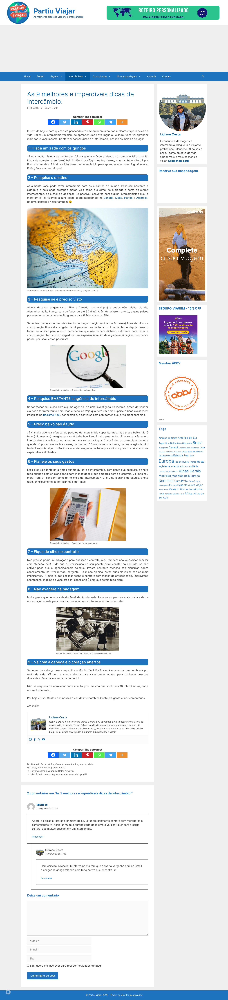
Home (27, 76)
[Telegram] (110, 122)
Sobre (40, 76)
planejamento (58, 767)
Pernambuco (163, 485)
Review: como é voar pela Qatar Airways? (52, 771)
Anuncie (151, 76)
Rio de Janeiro (189, 489)
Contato (166, 76)
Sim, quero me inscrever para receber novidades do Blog (65, 965)
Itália (195, 466)
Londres (163, 471)
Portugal (173, 485)
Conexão (177, 452)
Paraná (191, 481)
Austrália (141, 197)
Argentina (164, 443)
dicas (33, 767)
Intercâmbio (44, 767)
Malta (118, 197)
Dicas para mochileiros (192, 451)
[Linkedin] (76, 122)
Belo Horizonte (184, 443)
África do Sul (37, 764)
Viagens (54, 76)
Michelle (42, 804)
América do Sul (187, 437)
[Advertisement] (114, 48)
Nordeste (166, 481)
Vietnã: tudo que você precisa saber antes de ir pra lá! (59, 774)
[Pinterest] (87, 122)
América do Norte (168, 438)
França (193, 462)
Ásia (165, 497)
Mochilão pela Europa (186, 475)
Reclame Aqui (51, 414)
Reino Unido (163, 490)
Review (174, 489)
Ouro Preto (181, 481)
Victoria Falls (178, 494)
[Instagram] (30, 739)
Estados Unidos (165, 456)
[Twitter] (64, 122)
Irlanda (128, 197)
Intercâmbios (76, 76)
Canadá (108, 197)
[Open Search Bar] (203, 76)
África (188, 493)
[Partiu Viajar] (17, 12)
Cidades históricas (166, 452)
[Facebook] (53, 122)
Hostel (201, 461)
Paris (198, 481)
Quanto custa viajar (190, 485)
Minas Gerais (189, 471)
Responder (37, 836)
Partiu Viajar (54, 11)
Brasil (198, 442)
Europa (166, 461)
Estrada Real (181, 455)
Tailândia (168, 494)
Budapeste (163, 448)
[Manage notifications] (8, 991)
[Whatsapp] (99, 122)
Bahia (173, 443)
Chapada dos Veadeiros (189, 448)
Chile (202, 447)
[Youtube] (43, 739)
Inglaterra (164, 466)
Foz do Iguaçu (182, 462)
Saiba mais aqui (178, 160)
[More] (122, 122)
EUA (192, 455)
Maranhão (173, 472)
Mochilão (165, 476)
